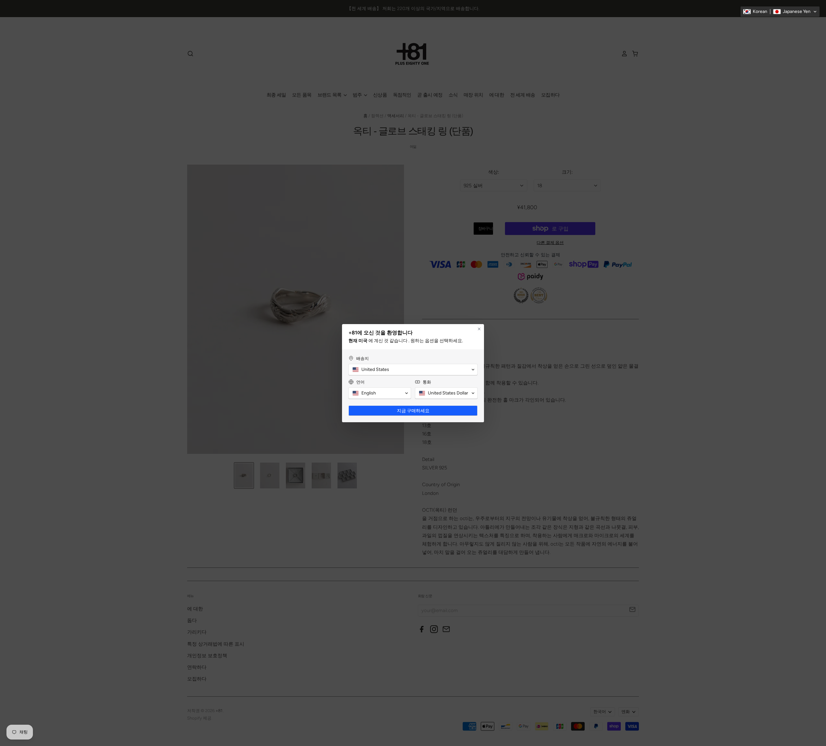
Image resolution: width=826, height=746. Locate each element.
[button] (780, 11)
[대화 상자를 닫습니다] (479, 328)
